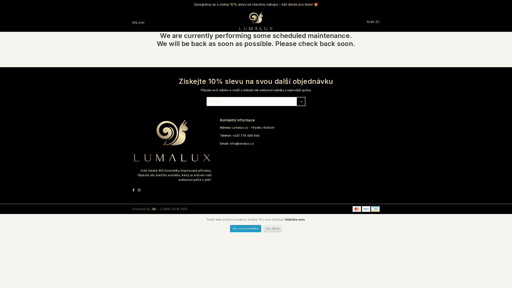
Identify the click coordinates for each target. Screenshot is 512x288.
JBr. (154, 209)
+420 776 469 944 (246, 135)
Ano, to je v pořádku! (246, 228)
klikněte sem (295, 219)
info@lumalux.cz (242, 143)
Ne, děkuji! (272, 228)
